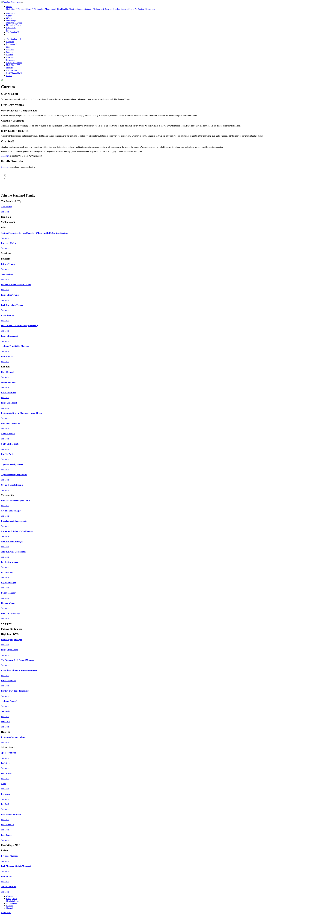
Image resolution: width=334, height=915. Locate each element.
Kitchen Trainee (8, 264)
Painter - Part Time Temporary (15, 691)
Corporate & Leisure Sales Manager (17, 531)
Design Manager (8, 593)
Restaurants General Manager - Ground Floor (21, 413)
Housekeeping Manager (11, 639)
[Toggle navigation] (22, 2)
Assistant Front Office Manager (15, 346)
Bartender (5, 794)
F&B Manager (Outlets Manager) (16, 866)
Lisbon (117, 9)
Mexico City (150, 9)
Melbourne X (98, 9)
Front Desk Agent (9, 403)
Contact (9, 908)
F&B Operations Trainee (12, 305)
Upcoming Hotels (13, 25)
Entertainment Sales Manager (14, 521)
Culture (9, 16)
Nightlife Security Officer (12, 464)
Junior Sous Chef (8, 886)
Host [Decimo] (7, 372)
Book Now (11, 13)
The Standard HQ (13, 39)
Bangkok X (109, 9)
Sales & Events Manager (12, 541)
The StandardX (12, 32)
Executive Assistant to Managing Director (19, 670)
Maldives (72, 9)
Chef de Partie (7, 454)
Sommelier (5, 711)
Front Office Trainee (10, 295)
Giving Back (11, 898)
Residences (11, 27)
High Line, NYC (13, 9)
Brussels (124, 9)
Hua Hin (64, 9)
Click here (5, 156)
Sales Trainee (7, 274)
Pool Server (6, 763)
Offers (8, 18)
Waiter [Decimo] (8, 382)
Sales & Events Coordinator (13, 552)
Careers (9, 896)
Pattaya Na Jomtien (136, 9)
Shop (8, 30)
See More (5, 212)
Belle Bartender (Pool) (11, 814)
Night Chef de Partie (10, 444)
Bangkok (40, 9)
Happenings (11, 20)
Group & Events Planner (12, 485)
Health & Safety (13, 901)
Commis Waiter (8, 433)
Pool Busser (6, 773)
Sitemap (9, 906)
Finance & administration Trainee (16, 284)
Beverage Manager (9, 856)
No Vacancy (6, 207)
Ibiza (59, 9)
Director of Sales (8, 243)
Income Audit (7, 572)
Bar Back (5, 804)
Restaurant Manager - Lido (13, 737)
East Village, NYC (28, 9)
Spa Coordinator (8, 753)
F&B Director (7, 356)
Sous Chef (5, 722)
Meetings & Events (14, 23)
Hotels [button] (9, 6)
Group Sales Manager (10, 511)
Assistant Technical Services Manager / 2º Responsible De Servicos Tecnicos (34, 233)
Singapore (88, 9)
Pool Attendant (7, 825)
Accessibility (11, 903)
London (80, 9)
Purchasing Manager (10, 562)
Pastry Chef (6, 876)
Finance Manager (9, 603)
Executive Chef (7, 315)
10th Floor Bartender (10, 423)
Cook (3, 783)
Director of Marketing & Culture (15, 500)
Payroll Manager (8, 582)
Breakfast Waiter (8, 392)
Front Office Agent (9, 336)
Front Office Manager (10, 613)
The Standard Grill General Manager (17, 660)
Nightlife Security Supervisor (14, 474)
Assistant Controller (10, 701)
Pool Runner (6, 835)
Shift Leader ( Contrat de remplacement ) (19, 325)
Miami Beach (51, 9)
